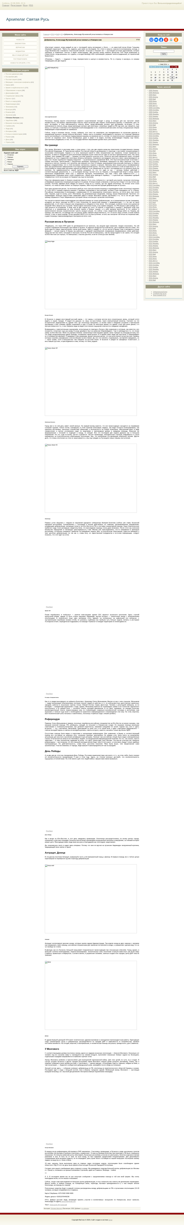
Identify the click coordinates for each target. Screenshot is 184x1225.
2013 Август (153, 209)
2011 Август (153, 157)
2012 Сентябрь (154, 185)
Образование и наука (13, 90)
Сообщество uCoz (159, 293)
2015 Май (152, 254)
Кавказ (8, 85)
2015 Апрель (153, 252)
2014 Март (152, 224)
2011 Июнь (153, 153)
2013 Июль (153, 207)
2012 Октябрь (154, 187)
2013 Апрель (153, 200)
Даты (7, 139)
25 (176, 77)
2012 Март (152, 172)
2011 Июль (153, 155)
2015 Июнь (153, 256)
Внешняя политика (12, 123)
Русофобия (10, 77)
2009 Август (153, 105)
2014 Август (153, 235)
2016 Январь (153, 271)
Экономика (10, 107)
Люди (7, 128)
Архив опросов (19, 169)
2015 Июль (153, 258)
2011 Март (152, 146)
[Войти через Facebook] (161, 40)
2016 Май (152, 280)
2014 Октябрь (154, 239)
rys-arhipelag (85, 1208)
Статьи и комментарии (14, 134)
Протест (9, 98)
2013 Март (152, 198)
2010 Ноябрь (153, 138)
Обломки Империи (12, 118)
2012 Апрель (153, 174)
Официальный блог (160, 292)
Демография (10, 93)
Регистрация (16, 5)
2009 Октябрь (154, 110)
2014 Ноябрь (153, 241)
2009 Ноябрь (153, 112)
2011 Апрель (153, 149)
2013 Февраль (154, 196)
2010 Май (152, 125)
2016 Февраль (154, 274)
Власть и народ (11, 101)
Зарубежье (10, 120)
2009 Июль (153, 103)
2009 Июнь (153, 101)
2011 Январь (153, 142)
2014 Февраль (154, 222)
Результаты (8, 169)
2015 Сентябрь (154, 263)
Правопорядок (11, 104)
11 (176, 72)
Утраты (8, 142)
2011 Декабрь (154, 166)
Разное (8, 137)
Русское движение (12, 74)
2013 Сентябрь (154, 211)
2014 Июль (153, 233)
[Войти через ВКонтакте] (156, 40)
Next (51, 607)
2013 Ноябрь (153, 215)
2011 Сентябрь (154, 159)
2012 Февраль (154, 170)
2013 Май (152, 202)
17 (172, 75)
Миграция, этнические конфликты (18, 82)
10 (172, 72)
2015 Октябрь (154, 265)
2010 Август (153, 131)
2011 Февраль (154, 144)
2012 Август (153, 183)
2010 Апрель (153, 123)
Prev (47, 607)
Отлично (10, 155)
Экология (9, 115)
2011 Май (152, 151)
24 (172, 77)
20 (155, 77)
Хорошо (10, 157)
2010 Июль (153, 129)
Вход (25, 5)
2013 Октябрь (154, 213)
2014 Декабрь (154, 243)
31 (172, 80)
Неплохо (10, 159)
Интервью (9, 131)
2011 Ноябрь (153, 164)
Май (57, 34)
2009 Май (152, 99)
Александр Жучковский (58, 1205)
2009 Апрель (153, 97)
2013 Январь (153, 194)
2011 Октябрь (154, 161)
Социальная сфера (13, 96)
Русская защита (11, 79)
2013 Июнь (153, 205)
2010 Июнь (153, 127)
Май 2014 (163, 64)
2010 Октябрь (154, 136)
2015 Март (152, 250)
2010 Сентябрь (154, 133)
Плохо (9, 162)
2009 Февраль (154, 93)
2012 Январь (153, 168)
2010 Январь (153, 116)
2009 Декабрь (154, 114)
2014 (52, 34)
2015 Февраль (154, 248)
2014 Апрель (153, 226)
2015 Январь (153, 245)
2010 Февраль (154, 118)
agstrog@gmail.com (68, 1201)
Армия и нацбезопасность (15, 87)
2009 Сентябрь (154, 108)
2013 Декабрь (154, 217)
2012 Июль (153, 181)
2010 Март (152, 121)
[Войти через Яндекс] (166, 40)
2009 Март (152, 95)
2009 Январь (153, 90)
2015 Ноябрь (153, 267)
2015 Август (153, 261)
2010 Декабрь (154, 140)
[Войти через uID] (151, 40)
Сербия (8, 126)
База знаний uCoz (159, 295)
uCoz (110, 1220)
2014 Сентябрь (154, 237)
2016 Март (152, 276)
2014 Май (152, 228)
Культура (9, 109)
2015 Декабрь (154, 269)
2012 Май (152, 177)
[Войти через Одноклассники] (176, 40)
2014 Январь (153, 220)
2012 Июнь (153, 179)
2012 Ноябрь (153, 189)
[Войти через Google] (171, 39)
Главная (5, 5)
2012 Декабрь (154, 192)
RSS (31, 5)
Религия (9, 112)
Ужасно (10, 164)
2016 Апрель (153, 278)
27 (155, 80)
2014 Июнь (153, 230)
